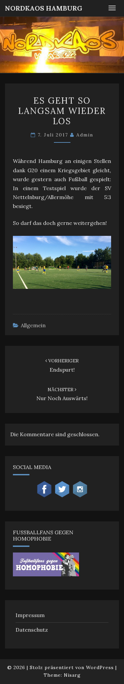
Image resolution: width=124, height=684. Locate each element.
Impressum (30, 615)
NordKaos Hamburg (43, 8)
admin (84, 135)
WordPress (100, 667)
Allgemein (33, 325)
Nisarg (72, 675)
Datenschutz (32, 629)
